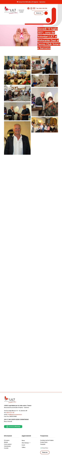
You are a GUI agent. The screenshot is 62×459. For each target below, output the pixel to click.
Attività (6, 442)
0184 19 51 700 (10, 412)
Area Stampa (25, 443)
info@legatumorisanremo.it (14, 414)
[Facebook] (28, 8)
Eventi (23, 445)
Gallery (23, 447)
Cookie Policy (43, 442)
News (23, 440)
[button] (46, 13)
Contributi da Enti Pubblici (47, 440)
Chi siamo (6, 440)
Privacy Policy (45, 448)
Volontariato (7, 446)
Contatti (6, 448)
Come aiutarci (7, 444)
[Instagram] (31, 8)
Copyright (42, 444)
